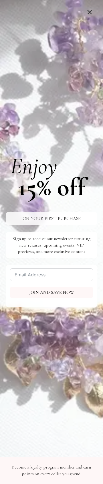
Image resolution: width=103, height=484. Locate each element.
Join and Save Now (51, 292)
